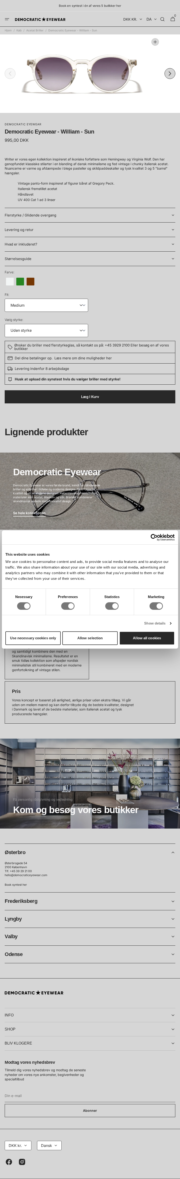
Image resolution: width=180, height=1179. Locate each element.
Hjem (8, 30)
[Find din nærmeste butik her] (90, 784)
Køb (19, 30)
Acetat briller (35, 30)
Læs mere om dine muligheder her (83, 358)
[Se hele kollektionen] (90, 491)
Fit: (7, 295)
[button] (7, 19)
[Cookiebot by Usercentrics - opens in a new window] (154, 537)
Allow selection (90, 638)
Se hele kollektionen (29, 513)
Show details (154, 623)
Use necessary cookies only (33, 638)
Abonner (90, 1110)
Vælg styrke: (14, 320)
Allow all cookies (147, 638)
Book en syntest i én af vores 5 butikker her (90, 5)
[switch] (68, 606)
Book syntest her (16, 884)
